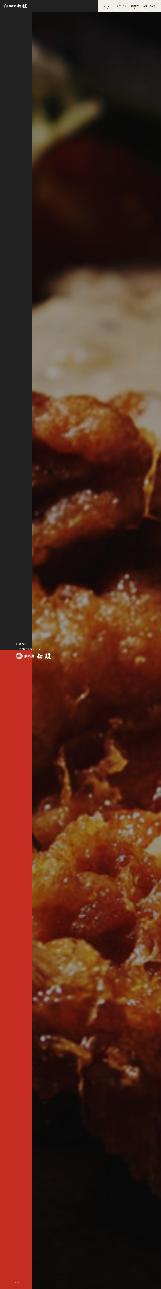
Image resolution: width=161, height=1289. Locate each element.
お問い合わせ (149, 5)
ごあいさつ (121, 5)
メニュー (108, 5)
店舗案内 (135, 5)
